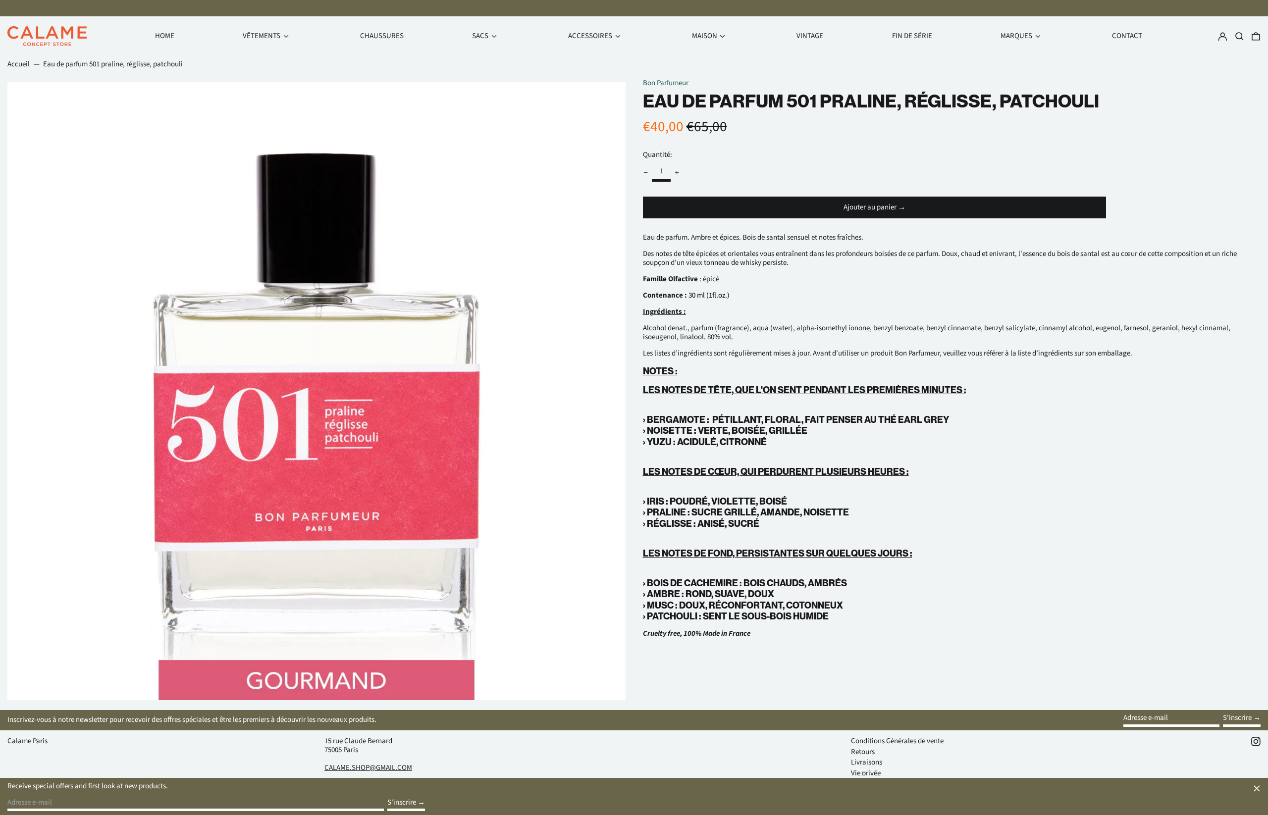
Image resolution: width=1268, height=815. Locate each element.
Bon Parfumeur (665, 83)
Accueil (18, 64)
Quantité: (657, 155)
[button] (1256, 36)
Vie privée (866, 773)
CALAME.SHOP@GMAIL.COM (368, 768)
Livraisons (866, 762)
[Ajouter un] (677, 172)
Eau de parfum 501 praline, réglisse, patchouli (113, 64)
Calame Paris (27, 741)
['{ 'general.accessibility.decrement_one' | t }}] (645, 172)
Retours (863, 752)
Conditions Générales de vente (897, 741)
